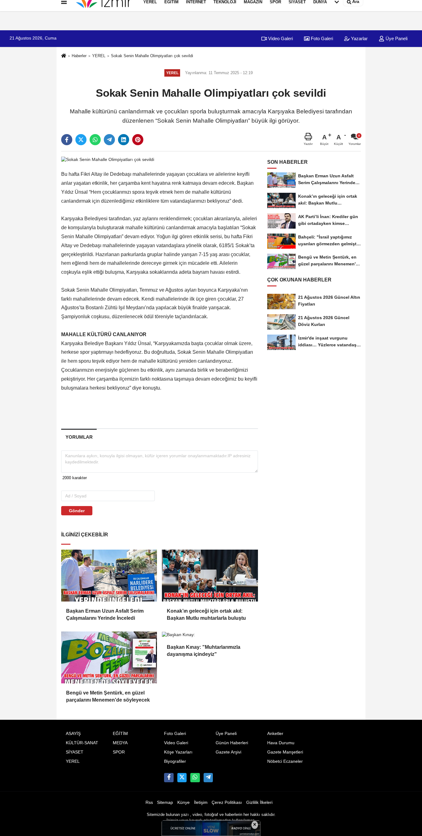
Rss (149, 802)
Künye (183, 802)
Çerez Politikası (227, 802)
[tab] (79, 437)
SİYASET (74, 752)
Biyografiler (175, 761)
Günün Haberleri (232, 743)
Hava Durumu (280, 743)
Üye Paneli (395, 38)
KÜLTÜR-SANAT (82, 743)
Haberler (79, 55)
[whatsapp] (95, 139)
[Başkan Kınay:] (210, 634)
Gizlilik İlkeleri (259, 802)
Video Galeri (280, 38)
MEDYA (120, 743)
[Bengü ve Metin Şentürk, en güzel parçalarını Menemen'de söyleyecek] (109, 657)
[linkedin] (123, 139)
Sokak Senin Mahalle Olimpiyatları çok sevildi (152, 55)
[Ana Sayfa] (63, 56)
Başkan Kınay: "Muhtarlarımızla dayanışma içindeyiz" (203, 650)
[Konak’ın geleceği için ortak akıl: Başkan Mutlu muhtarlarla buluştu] (210, 576)
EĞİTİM (120, 733)
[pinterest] (137, 139)
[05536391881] (195, 777)
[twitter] (81, 139)
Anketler (275, 733)
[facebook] (66, 139)
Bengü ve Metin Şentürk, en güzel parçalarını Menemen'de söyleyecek (108, 696)
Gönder (77, 510)
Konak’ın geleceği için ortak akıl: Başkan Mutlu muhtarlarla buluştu (206, 614)
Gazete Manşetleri (285, 752)
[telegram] (109, 139)
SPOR (119, 752)
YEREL (98, 55)
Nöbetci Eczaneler (285, 761)
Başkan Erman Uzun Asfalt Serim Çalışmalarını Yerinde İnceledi (105, 614)
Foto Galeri (321, 38)
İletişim (201, 802)
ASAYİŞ (73, 733)
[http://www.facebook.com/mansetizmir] (168, 777)
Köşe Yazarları (178, 752)
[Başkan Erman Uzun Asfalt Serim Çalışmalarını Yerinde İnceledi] (109, 576)
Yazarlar (359, 38)
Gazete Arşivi (228, 752)
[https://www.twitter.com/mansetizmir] (182, 777)
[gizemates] (208, 777)
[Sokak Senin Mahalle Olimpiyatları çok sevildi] (107, 159)
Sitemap (165, 802)
